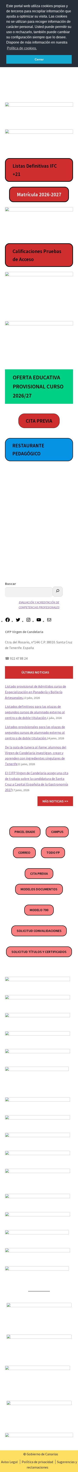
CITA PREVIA (39, 873)
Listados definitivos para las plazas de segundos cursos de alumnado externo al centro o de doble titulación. (35, 712)
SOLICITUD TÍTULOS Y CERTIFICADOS (39, 951)
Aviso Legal (9, 1462)
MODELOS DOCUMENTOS (39, 889)
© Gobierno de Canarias (40, 1454)
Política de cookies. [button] (22, 48)
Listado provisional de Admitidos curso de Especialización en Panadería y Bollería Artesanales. (35, 692)
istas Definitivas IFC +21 (35, 170)
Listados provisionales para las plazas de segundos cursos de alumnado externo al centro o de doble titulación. (35, 732)
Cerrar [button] (39, 59)
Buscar (10, 583)
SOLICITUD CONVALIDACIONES (39, 930)
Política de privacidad (37, 1462)
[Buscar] (58, 592)
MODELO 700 (39, 910)
